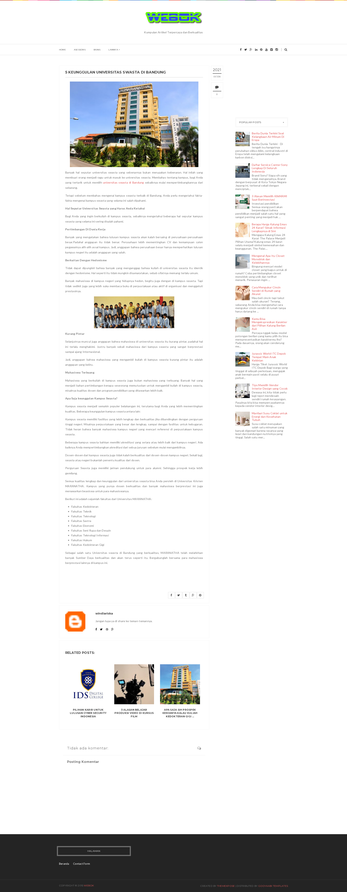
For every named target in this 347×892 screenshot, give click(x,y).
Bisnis (97, 49)
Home (62, 49)
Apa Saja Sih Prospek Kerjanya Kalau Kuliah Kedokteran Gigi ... (179, 713)
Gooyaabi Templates (273, 885)
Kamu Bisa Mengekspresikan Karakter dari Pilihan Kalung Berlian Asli (269, 324)
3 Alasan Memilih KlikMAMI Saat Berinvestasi (269, 197)
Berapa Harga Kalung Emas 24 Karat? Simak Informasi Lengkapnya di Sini (269, 227)
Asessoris (80, 49)
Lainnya (113, 49)
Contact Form (81, 863)
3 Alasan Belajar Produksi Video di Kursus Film (134, 713)
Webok (89, 885)
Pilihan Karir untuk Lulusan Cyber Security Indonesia (88, 713)
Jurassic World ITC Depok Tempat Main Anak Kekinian (269, 357)
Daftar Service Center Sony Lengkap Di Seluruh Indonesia (270, 168)
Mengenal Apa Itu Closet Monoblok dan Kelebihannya (268, 259)
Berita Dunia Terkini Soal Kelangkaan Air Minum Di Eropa (268, 137)
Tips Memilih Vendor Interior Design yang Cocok (270, 386)
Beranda (64, 863)
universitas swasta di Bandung (123, 182)
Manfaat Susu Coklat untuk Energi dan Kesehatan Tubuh (269, 416)
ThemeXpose (226, 885)
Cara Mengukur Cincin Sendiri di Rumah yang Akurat (266, 291)
